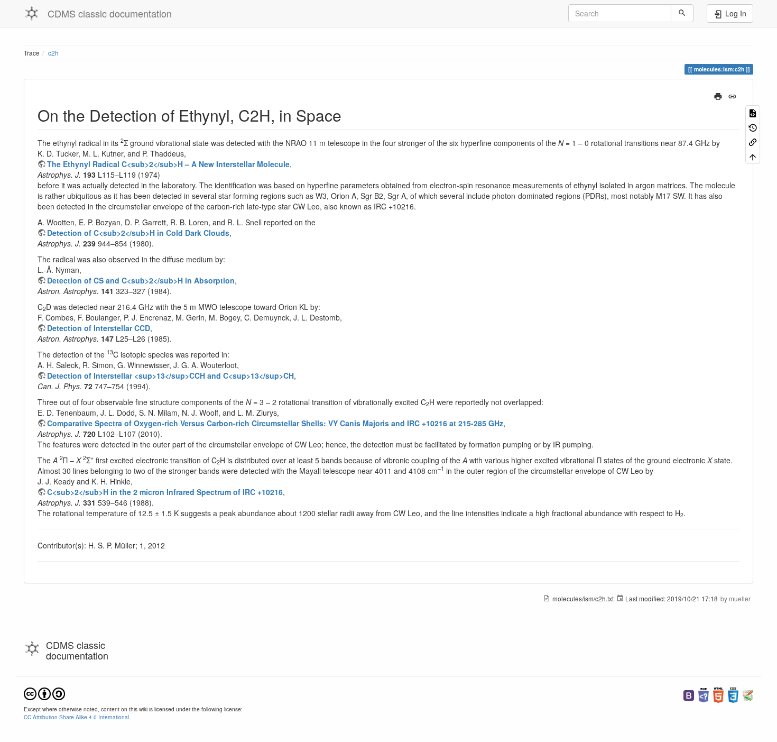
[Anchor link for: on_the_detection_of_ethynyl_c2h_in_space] (349, 115)
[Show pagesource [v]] (753, 112)
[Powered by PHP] (703, 694)
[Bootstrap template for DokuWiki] (688, 694)
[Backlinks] (753, 141)
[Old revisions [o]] (753, 126)
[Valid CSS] (733, 694)
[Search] (682, 13)
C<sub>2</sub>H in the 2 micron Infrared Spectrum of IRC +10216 (165, 492)
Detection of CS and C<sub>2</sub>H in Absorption (141, 280)
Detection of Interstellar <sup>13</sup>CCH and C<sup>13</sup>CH (170, 375)
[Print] (718, 95)
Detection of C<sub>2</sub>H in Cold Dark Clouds (138, 232)
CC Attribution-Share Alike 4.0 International (76, 717)
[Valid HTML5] (718, 694)
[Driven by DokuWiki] (748, 694)
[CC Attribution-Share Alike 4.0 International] (44, 692)
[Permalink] (732, 95)
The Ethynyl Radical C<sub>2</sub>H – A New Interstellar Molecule (168, 164)
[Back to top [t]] (753, 155)
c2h (53, 52)
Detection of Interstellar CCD (98, 328)
